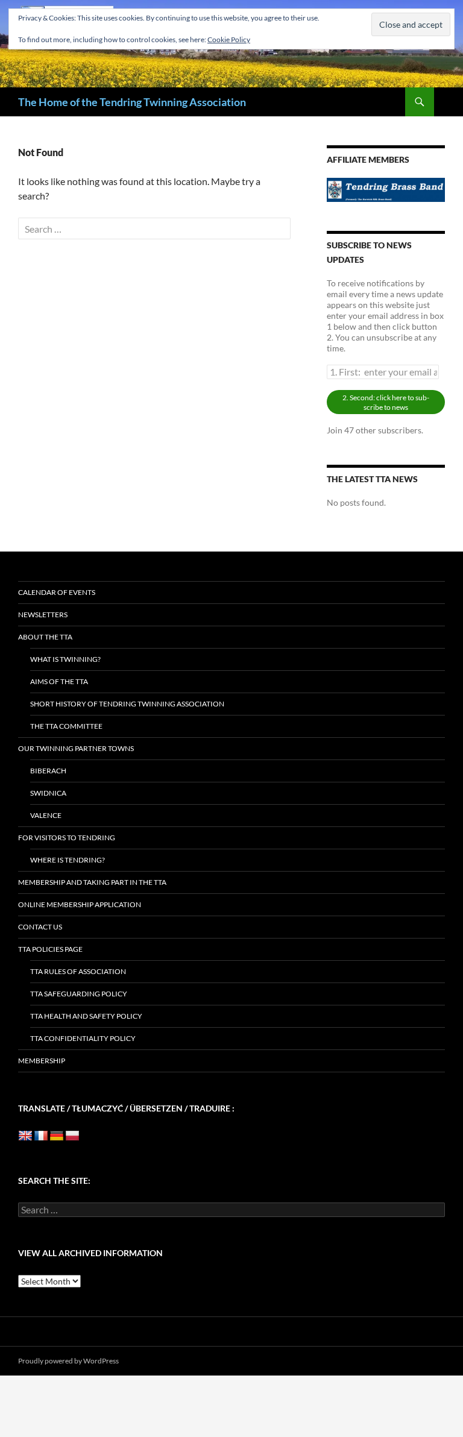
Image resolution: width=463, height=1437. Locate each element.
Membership (41, 1060)
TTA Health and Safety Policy (86, 1015)
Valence (45, 815)
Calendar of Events (56, 592)
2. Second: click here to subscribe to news (385, 402)
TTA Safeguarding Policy (78, 993)
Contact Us (40, 926)
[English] (25, 1136)
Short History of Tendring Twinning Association (127, 703)
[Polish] (72, 1136)
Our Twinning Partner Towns (76, 748)
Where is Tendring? (67, 859)
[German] (56, 1136)
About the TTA (45, 636)
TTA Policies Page (50, 949)
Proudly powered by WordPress (68, 1360)
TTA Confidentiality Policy (83, 1038)
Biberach (48, 770)
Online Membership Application (79, 904)
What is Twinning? (65, 659)
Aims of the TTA (59, 681)
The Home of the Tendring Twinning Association (132, 101)
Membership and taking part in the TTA (92, 882)
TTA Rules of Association (78, 971)
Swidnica (48, 792)
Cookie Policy (228, 39)
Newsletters (43, 614)
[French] (41, 1136)
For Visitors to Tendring (66, 837)
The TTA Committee (66, 726)
